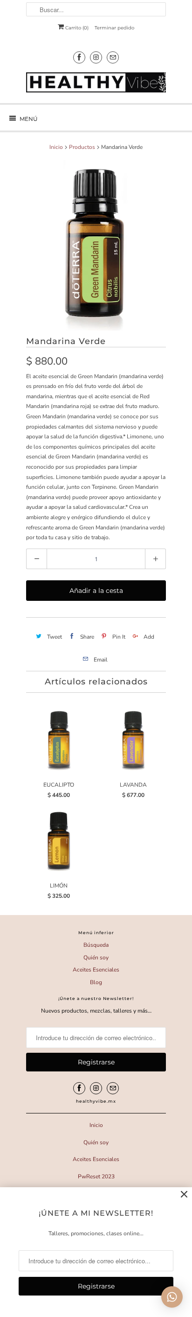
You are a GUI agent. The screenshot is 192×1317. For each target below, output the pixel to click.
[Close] (184, 1195)
